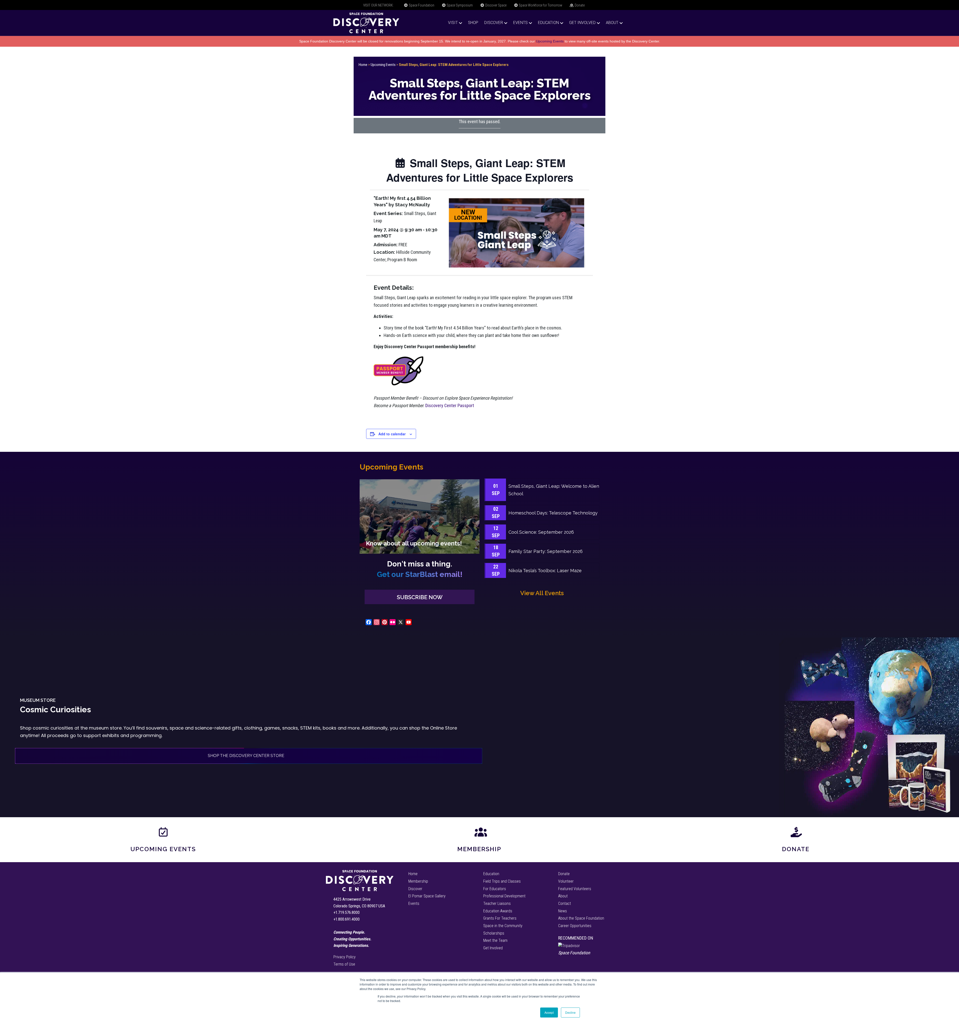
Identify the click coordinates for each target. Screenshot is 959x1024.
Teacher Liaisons (497, 903)
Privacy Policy (344, 957)
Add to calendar (392, 433)
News (562, 911)
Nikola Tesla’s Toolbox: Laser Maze (545, 570)
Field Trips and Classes (502, 881)
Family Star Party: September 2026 (545, 551)
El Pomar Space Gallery (427, 896)
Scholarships (493, 933)
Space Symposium (459, 5)
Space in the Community (502, 925)
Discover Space (495, 5)
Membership (479, 849)
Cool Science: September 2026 (541, 532)
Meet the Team (495, 940)
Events (520, 22)
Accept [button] (549, 1012)
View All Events (542, 593)
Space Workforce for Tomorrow (540, 5)
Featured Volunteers (574, 888)
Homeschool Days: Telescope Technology (553, 512)
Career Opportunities (574, 925)
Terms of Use (344, 964)
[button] (420, 597)
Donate (579, 5)
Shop (473, 22)
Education (548, 22)
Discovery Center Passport (449, 405)
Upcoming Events (550, 41)
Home (363, 64)
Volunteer (566, 881)
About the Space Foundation (581, 918)
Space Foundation (421, 5)
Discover (493, 22)
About (612, 22)
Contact (564, 903)
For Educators (494, 888)
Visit (453, 22)
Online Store (443, 728)
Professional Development (504, 896)
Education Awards (497, 911)
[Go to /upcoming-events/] (420, 516)
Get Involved (582, 22)
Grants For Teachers (499, 918)
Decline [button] (570, 1012)
